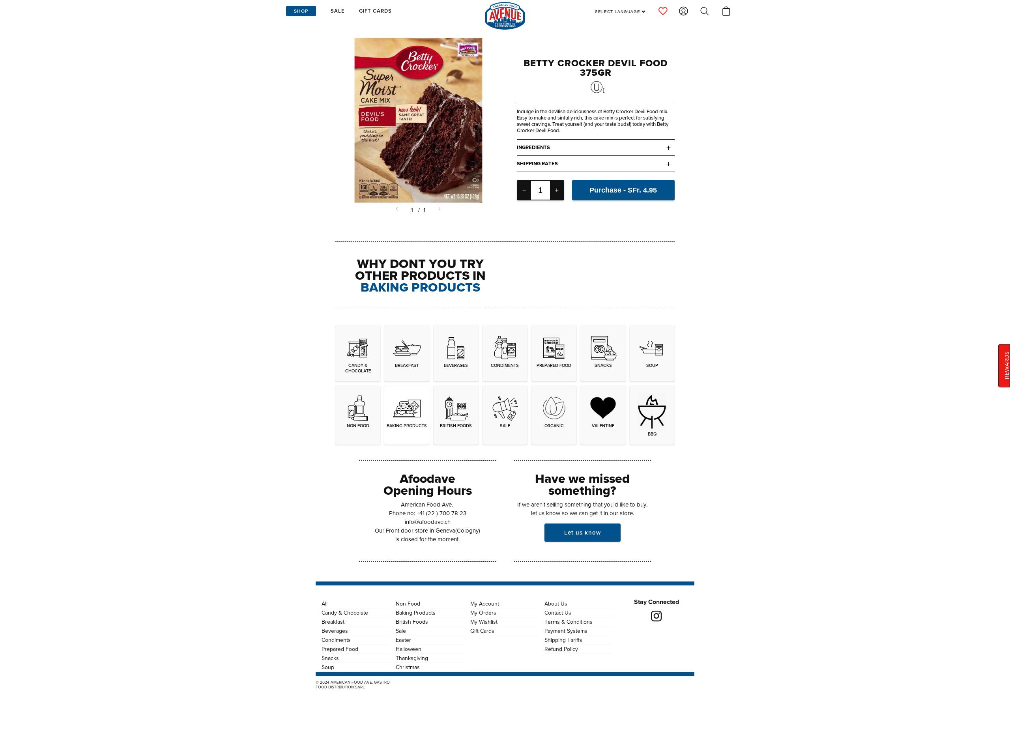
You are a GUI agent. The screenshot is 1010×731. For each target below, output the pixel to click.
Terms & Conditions (568, 622)
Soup (328, 667)
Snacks (330, 658)
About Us (555, 604)
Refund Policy (561, 649)
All (324, 604)
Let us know (582, 532)
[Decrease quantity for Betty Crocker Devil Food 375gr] (524, 190)
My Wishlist (484, 622)
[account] (663, 11)
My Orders (483, 613)
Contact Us (557, 613)
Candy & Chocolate (345, 613)
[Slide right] (438, 210)
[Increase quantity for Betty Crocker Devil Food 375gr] (556, 190)
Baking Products (416, 613)
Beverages (335, 631)
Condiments (336, 640)
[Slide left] (397, 210)
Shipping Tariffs (563, 640)
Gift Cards (482, 631)
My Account (484, 604)
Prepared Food (340, 649)
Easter (403, 640)
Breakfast (333, 622)
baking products (420, 287)
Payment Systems (565, 631)
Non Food (408, 604)
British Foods (412, 622)
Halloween (408, 649)
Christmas (408, 667)
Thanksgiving (412, 658)
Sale (401, 631)
